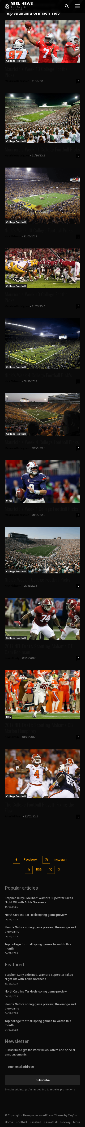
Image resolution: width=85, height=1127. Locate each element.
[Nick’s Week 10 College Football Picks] (42, 196)
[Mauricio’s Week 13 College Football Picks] (42, 41)
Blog (9, 500)
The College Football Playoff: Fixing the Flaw (39, 807)
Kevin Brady (12, 658)
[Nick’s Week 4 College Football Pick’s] (42, 343)
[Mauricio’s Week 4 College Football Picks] (42, 414)
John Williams (13, 816)
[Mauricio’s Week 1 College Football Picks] (42, 481)
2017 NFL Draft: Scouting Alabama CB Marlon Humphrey (39, 727)
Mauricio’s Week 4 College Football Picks (42, 442)
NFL (8, 716)
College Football (16, 60)
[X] (51, 870)
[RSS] (29, 870)
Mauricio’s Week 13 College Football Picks (37, 71)
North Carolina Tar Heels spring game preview (36, 915)
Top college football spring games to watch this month (38, 946)
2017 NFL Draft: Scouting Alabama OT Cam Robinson (39, 649)
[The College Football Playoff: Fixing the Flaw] (42, 773)
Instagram (60, 860)
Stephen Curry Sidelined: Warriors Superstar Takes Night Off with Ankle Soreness (39, 900)
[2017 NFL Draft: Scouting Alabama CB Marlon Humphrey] (42, 694)
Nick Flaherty (13, 236)
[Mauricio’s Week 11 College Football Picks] (42, 118)
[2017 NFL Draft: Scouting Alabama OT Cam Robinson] (42, 619)
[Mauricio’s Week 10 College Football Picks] (42, 268)
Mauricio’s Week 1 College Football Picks (41, 508)
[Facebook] (17, 860)
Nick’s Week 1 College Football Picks (37, 579)
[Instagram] (46, 860)
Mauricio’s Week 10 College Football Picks (37, 297)
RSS (39, 869)
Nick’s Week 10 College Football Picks (39, 230)
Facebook (30, 860)
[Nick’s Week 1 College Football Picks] (42, 550)
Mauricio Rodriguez (17, 80)
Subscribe (43, 1080)
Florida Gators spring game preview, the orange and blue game (40, 929)
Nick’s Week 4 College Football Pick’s (38, 375)
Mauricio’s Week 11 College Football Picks (42, 149)
